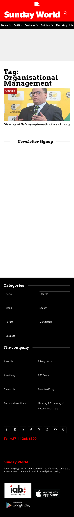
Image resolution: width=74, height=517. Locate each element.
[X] (39, 430)
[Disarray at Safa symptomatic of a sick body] (37, 104)
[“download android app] (18, 509)
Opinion (10, 90)
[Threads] (63, 430)
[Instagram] (15, 430)
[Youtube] (55, 430)
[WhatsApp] (47, 430)
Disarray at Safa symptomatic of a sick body (37, 124)
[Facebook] (7, 430)
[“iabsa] (18, 498)
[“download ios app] (46, 498)
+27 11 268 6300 (23, 438)
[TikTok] (31, 430)
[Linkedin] (23, 430)
